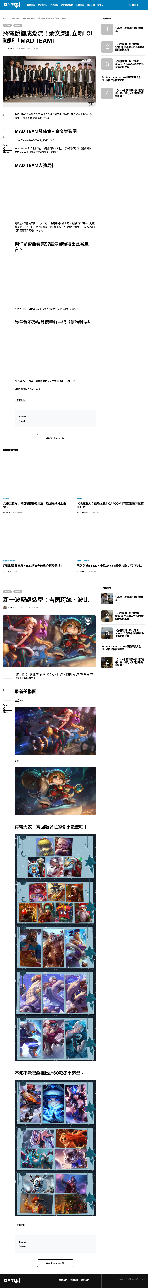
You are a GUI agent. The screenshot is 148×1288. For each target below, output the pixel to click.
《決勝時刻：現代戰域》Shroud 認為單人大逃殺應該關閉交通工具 (130, 46)
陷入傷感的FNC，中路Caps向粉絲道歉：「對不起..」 (111, 566)
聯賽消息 (21, 399)
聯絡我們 (85, 1280)
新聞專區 (15, 18)
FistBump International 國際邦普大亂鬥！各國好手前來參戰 (121, 79)
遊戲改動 (21, 1225)
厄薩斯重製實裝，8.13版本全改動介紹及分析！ (33, 566)
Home (5, 18)
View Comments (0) (55, 437)
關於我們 (63, 1280)
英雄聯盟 (18, 25)
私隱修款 (74, 1280)
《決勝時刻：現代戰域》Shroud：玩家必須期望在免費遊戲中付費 (129, 64)
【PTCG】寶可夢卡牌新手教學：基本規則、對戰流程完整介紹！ (129, 93)
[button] (134, 5)
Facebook (35, 389)
